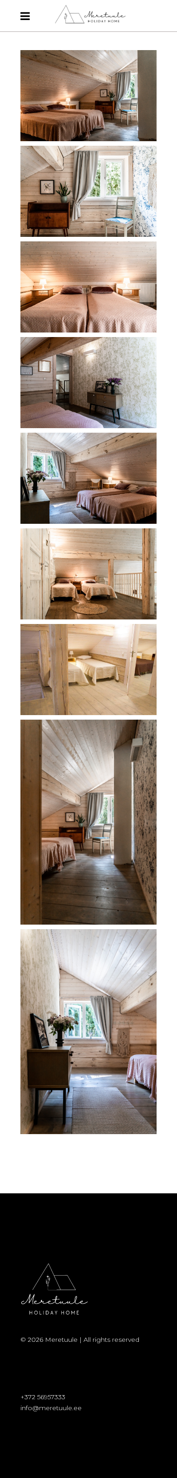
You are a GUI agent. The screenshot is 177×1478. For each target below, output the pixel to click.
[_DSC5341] (88, 573)
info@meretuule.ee (51, 1408)
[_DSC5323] (88, 1031)
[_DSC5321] (88, 478)
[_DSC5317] (88, 822)
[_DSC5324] (88, 382)
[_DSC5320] (88, 286)
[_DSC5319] (88, 191)
